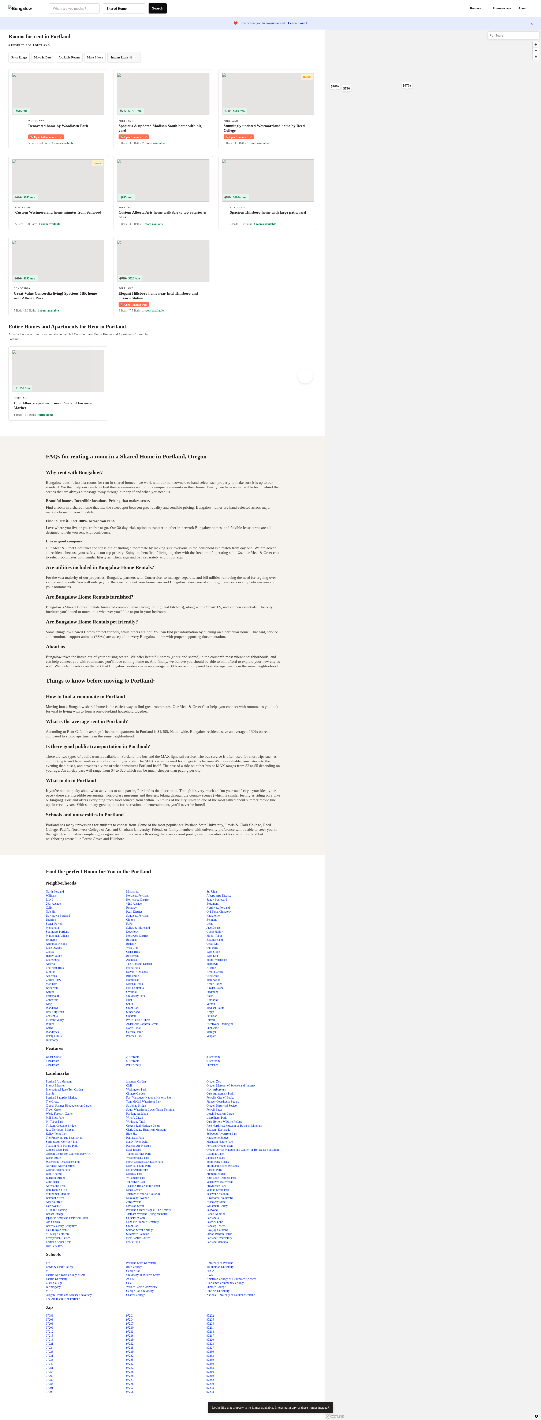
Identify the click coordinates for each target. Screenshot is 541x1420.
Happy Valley (54, 955)
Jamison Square (215, 1157)
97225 (130, 1347)
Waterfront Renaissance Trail (63, 1161)
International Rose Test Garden (64, 1089)
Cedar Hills (133, 951)
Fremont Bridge (215, 1173)
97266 (210, 1371)
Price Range (19, 57)
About (522, 8)
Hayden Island (215, 987)
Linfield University (218, 1291)
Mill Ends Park (55, 1117)
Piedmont (212, 991)
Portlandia (212, 1217)
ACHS (130, 1278)
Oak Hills (212, 947)
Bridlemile (132, 975)
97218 (49, 1339)
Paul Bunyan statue (57, 1230)
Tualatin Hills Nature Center (143, 1185)
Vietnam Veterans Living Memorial (147, 1213)
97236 (49, 1359)
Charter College (135, 1295)
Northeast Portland (137, 895)
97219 (130, 1339)
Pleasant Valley (55, 1020)
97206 (49, 1323)
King (49, 1003)
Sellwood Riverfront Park (221, 1133)
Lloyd (49, 899)
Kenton (50, 991)
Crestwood (212, 975)
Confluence (52, 1181)
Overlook (131, 991)
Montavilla (52, 927)
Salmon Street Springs (139, 1230)
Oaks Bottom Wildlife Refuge (224, 1121)
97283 (49, 1383)
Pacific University (56, 1278)
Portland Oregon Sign (219, 1145)
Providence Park (216, 1185)
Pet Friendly (133, 1064)
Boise (209, 995)
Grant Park (132, 1007)
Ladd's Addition (215, 1213)
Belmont (211, 919)
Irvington (51, 939)
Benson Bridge (54, 1213)
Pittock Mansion (55, 1085)
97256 (130, 1371)
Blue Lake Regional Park (221, 1177)
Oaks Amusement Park (220, 1093)
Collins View (53, 979)
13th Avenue (53, 1205)
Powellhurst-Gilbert (138, 1020)
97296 (130, 1391)
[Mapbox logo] (335, 1416)
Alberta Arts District (218, 895)
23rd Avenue (133, 1201)
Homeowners (502, 8)
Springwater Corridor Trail (62, 1141)
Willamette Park (135, 1177)
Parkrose (211, 1016)
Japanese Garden (136, 1081)
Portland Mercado (217, 1242)
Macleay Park (134, 1173)
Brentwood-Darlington (220, 1024)
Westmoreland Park (137, 1157)
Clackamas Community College (225, 1283)
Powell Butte (214, 1109)
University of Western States (143, 1274)
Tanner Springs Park (138, 1153)
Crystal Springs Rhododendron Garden (69, 1105)
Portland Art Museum (59, 1081)
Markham (51, 983)
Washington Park (136, 1089)
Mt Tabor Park (54, 1121)
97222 (130, 1343)
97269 (210, 1375)
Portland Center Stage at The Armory (148, 1209)
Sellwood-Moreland (138, 927)
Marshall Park (134, 983)
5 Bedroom (132, 1060)
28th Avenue (53, 903)
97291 (49, 1387)
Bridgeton (52, 987)
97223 (210, 1343)
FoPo (129, 923)
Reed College (134, 1266)
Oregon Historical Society (222, 1105)
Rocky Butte (53, 1157)
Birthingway (53, 1287)
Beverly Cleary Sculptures (61, 1226)
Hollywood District (137, 899)
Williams (51, 895)
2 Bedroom (132, 1056)
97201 (130, 1315)
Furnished (212, 1064)
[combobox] (74, 8)
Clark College (54, 1283)
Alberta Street (54, 1201)
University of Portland (219, 1262)
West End (212, 955)
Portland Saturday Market (61, 1097)
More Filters (95, 57)
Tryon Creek (53, 1109)
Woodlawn (52, 1007)
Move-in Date (42, 57)
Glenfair (131, 1016)
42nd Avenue (134, 903)
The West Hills (55, 967)
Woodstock (52, 1032)
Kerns (49, 1028)
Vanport (211, 1036)
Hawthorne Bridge (217, 1137)
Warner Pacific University (141, 1287)
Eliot (129, 999)
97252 (130, 1367)
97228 (49, 1351)
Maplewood (213, 979)
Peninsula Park (135, 1137)
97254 (49, 1371)
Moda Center (134, 1189)
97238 (130, 1359)
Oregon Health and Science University (69, 1295)
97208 (210, 1323)
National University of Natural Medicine (230, 1295)
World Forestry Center (59, 1113)
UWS (209, 1274)
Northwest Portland (218, 907)
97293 (210, 1387)
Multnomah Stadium (58, 1193)
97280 (49, 1379)
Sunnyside (212, 1028)
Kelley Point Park (56, 1133)
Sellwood (212, 1209)
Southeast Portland (137, 915)
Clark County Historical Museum (146, 1129)
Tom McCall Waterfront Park (143, 1101)
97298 (210, 1391)
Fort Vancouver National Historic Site (148, 1097)
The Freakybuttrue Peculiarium (64, 1137)
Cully (49, 907)
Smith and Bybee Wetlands (222, 1165)
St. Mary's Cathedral (58, 1234)
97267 (49, 1375)
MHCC (50, 1291)
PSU (48, 1262)
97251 (49, 1367)
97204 (130, 1319)
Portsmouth (53, 995)
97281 (130, 1379)
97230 (210, 1351)
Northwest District (137, 935)
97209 (49, 1327)
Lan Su (50, 1093)
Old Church (53, 1222)
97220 (210, 1339)
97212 (49, 1331)
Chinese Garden (135, 1093)
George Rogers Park (58, 1169)
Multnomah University (220, 1266)
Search (157, 8)
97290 (210, 1383)
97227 (210, 1347)
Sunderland (133, 1012)
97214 (210, 1331)
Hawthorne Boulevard (219, 1197)
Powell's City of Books (220, 1097)
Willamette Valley (217, 1205)
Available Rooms (69, 57)
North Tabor (133, 1028)
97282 (210, 1379)
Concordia (52, 999)
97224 (49, 1347)
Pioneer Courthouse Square (222, 1101)
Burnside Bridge (55, 1177)
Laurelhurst (53, 959)
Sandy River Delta (137, 1141)
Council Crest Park (57, 1149)
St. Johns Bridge (136, 1105)
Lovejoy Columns (217, 1230)
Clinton (130, 919)
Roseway (131, 907)
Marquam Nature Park (219, 1141)
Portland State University (141, 1262)
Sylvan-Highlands (137, 971)
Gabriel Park (214, 1169)
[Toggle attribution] (536, 1416)
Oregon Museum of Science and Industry (230, 1085)
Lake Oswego (54, 947)
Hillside (211, 967)
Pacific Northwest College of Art (65, 1274)
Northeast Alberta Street (60, 1165)
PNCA (210, 1270)
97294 (49, 1391)
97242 (130, 1363)
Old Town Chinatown (219, 911)
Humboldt (212, 999)
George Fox (133, 1270)
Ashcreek (51, 975)
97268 (130, 1375)
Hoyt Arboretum (216, 1089)
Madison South (215, 1007)
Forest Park (133, 967)
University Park (135, 995)
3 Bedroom (213, 1056)
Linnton (50, 971)
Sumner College (216, 1287)
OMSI (130, 1085)
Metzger (211, 1032)
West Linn (132, 947)
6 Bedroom (213, 1060)
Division (51, 919)
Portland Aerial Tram (58, 1242)
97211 (210, 1327)
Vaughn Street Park (218, 1189)
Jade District (213, 927)
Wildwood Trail (135, 1121)
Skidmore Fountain (137, 1234)
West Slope (213, 951)
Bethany (131, 943)
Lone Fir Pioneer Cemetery (142, 1222)
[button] (532, 8)
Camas (50, 951)
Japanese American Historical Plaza (67, 1217)
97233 (210, 1355)
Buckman (131, 939)
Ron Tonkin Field (56, 1189)
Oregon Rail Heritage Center (143, 1125)
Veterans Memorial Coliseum (143, 1193)
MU (48, 1270)
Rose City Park (55, 1012)
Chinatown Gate (135, 1217)
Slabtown (212, 963)
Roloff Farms (54, 1173)
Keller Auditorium (137, 1169)
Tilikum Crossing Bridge (61, 1125)
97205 (210, 1319)
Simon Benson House (219, 1234)
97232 (130, 1355)
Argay (210, 1012)
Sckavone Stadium (217, 1193)
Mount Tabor (214, 935)
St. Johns (211, 891)
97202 (210, 1315)
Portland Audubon (137, 1113)
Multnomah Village (57, 935)
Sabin (129, 1003)
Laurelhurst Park (216, 1117)
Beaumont (212, 903)
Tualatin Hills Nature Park (62, 1145)
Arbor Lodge (214, 983)
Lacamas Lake (215, 1153)
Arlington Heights (56, 943)
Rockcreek (132, 955)
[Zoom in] (536, 44)
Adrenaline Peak (56, 1185)
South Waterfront (216, 959)
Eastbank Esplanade (218, 1129)
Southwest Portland (57, 931)
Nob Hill (51, 911)
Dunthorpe (52, 1040)
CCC (129, 1283)
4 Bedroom (52, 1060)
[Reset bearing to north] (536, 57)
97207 (130, 1323)
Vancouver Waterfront (219, 1181)
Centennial (52, 1016)
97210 (130, 1327)
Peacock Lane (134, 1036)
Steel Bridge (133, 1149)
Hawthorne (213, 915)
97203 (49, 1319)
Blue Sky (131, 1133)
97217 (210, 1335)
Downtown (132, 931)
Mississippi (132, 891)
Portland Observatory (219, 1238)
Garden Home (134, 1032)
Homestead (132, 979)
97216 (130, 1335)
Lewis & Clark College (60, 1266)
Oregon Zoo (213, 1081)
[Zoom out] (536, 50)
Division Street (135, 1205)
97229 (130, 1351)
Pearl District (134, 911)
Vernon (210, 1003)
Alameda (131, 959)
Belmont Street (55, 1197)
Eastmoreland (214, 939)
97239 (210, 1359)
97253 (210, 1367)
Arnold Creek (214, 971)
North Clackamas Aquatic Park (144, 1161)
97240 (49, 1363)
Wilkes (50, 1024)
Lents (209, 923)
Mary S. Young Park (138, 1165)
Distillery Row (54, 1246)
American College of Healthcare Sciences (231, 1278)
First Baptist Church (138, 1238)
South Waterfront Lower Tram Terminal (150, 1109)
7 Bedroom (52, 1064)
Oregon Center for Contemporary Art (68, 1153)
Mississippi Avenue (137, 1197)
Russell (210, 1020)
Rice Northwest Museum (60, 1129)
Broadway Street (216, 1201)
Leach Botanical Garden (220, 1113)
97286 (130, 1383)
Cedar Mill (212, 943)
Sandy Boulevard (216, 899)
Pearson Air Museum (138, 1145)
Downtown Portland (58, 915)
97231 (49, 1355)
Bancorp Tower (215, 1226)
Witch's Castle (134, 1117)
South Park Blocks (217, 1161)
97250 (210, 1363)
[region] (371, 97)
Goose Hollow (215, 931)
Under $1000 (53, 1056)
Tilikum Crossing (56, 1209)
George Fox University (140, 1291)
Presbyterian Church (58, 1238)
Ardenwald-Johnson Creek (142, 1024)
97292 (130, 1387)
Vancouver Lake (135, 1181)
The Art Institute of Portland (63, 1299)
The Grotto (52, 1101)
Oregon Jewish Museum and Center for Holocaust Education (242, 1149)
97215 (49, 1335)
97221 (49, 1343)
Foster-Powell (54, 923)
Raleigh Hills (53, 1036)
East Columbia (135, 987)
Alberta (50, 963)
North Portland (55, 891)
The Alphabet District (139, 963)
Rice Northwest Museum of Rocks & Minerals (234, 1125)
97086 (49, 1315)
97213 (130, 1331)
